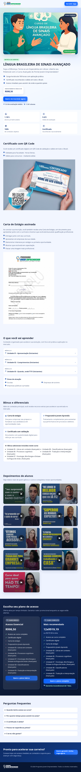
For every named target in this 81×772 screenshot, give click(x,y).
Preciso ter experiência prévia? (18, 728)
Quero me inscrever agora (15, 99)
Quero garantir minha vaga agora (64, 752)
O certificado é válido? (15, 722)
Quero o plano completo (59, 681)
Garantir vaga (71, 4)
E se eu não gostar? (14, 734)
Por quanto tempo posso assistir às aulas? (23, 716)
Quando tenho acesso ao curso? (19, 710)
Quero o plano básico (21, 678)
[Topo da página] (12, 4)
